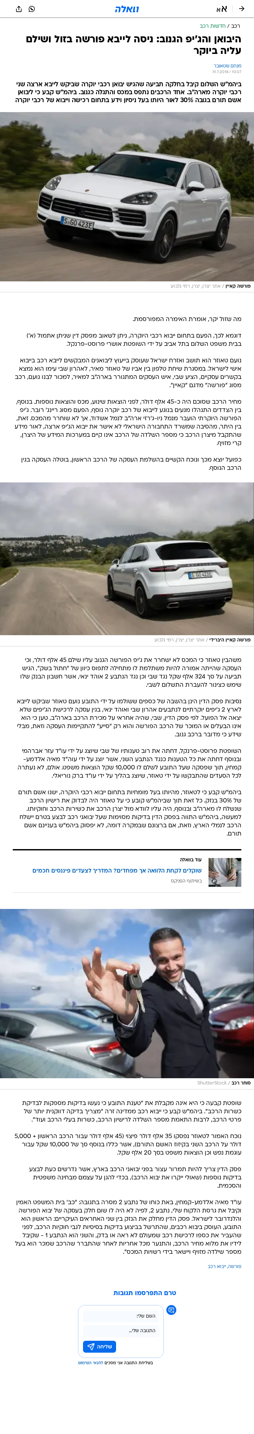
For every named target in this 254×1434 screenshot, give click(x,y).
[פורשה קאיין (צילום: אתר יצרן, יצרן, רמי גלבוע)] (127, 202)
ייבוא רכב (217, 1267)
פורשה (234, 1267)
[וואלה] (127, 9)
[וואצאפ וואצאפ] (31, 9)
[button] (222, 9)
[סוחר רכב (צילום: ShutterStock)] (127, 999)
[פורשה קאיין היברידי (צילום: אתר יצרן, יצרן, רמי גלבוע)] (127, 564)
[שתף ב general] (18, 9)
